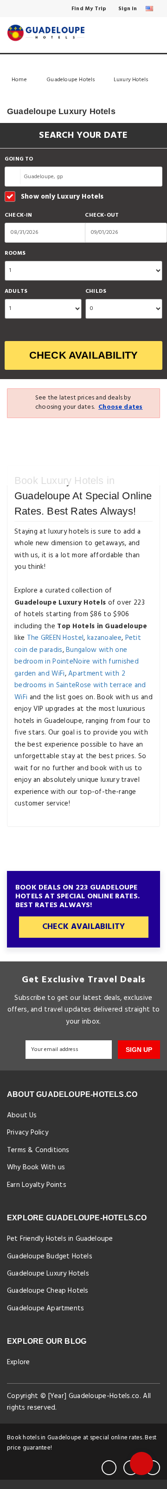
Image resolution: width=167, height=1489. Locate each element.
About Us (22, 1115)
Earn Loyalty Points (36, 1185)
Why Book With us (36, 1167)
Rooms (15, 254)
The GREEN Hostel (55, 638)
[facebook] (109, 1467)
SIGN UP (139, 1049)
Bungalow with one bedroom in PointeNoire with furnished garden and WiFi (76, 662)
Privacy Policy (27, 1132)
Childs (95, 292)
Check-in (18, 215)
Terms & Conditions (38, 1150)
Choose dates (120, 407)
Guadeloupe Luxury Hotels (48, 1273)
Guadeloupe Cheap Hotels (48, 1290)
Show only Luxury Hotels (62, 196)
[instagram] (152, 1467)
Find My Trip (88, 9)
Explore (18, 1362)
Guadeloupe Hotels (70, 79)
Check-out (102, 215)
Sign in (127, 9)
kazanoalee (104, 638)
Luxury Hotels (132, 79)
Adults (16, 292)
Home (20, 79)
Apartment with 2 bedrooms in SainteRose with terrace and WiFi (80, 685)
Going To (19, 159)
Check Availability (83, 355)
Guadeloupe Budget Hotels (49, 1256)
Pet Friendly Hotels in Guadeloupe (60, 1238)
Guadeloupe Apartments (45, 1308)
